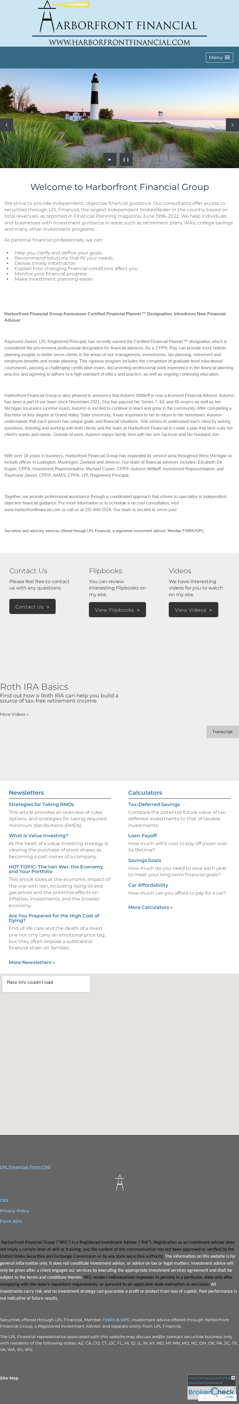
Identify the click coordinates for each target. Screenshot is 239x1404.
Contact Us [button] (29, 607)
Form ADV (11, 1221)
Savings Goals (144, 860)
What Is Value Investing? (38, 835)
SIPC (125, 1319)
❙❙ (126, 159)
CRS (4, 1200)
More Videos (14, 714)
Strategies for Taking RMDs (41, 804)
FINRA (109, 1319)
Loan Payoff (142, 835)
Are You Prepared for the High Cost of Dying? (54, 918)
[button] (219, 57)
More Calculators (150, 907)
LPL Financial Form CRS (25, 1167)
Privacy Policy (15, 1210)
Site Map (9, 1378)
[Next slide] (232, 124)
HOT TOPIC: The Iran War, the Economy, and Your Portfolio (56, 869)
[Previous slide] (6, 124)
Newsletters (26, 792)
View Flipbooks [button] (114, 610)
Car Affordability (148, 885)
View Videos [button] (190, 610)
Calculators (145, 792)
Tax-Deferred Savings (154, 804)
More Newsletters (32, 962)
